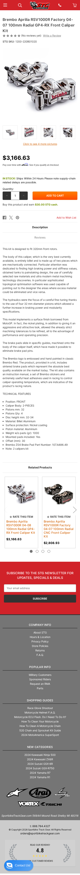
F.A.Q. (40, 654)
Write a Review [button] (52, 35)
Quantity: (8, 188)
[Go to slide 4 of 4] (48, 551)
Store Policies (40, 645)
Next (74, 509)
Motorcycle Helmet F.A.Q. (40, 712)
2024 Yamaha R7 (40, 772)
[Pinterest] (17, 217)
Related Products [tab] (40, 467)
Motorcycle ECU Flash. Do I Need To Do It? (40, 717)
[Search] (20, 5)
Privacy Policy (40, 641)
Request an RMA (40, 683)
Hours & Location (40, 637)
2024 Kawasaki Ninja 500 (40, 754)
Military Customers (40, 674)
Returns (40, 650)
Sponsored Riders (40, 679)
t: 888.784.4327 (40, 826)
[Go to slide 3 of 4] (42, 551)
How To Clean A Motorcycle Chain (40, 725)
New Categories (40, 747)
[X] (11, 217)
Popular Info (40, 667)
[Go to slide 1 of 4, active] (31, 551)
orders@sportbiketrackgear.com (40, 833)
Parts (40, 688)
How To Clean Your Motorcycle (40, 721)
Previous (5, 509)
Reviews (40, 237)
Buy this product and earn (30, 204)
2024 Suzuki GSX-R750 (40, 768)
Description (40, 227)
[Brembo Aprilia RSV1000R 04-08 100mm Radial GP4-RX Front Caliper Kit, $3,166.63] (21, 493)
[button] (18, 865)
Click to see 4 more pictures (40, 143)
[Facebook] (4, 217)
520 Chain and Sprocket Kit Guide (40, 730)
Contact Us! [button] (22, 865)
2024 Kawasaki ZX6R (40, 759)
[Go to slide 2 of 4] (37, 551)
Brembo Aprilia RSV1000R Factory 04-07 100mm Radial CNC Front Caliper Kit (59, 529)
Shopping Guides (40, 700)
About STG (40, 632)
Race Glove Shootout (40, 708)
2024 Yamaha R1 (40, 777)
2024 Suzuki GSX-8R (40, 763)
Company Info (40, 625)
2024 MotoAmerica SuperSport (40, 734)
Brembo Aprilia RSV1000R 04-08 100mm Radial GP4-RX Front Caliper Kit (20, 527)
